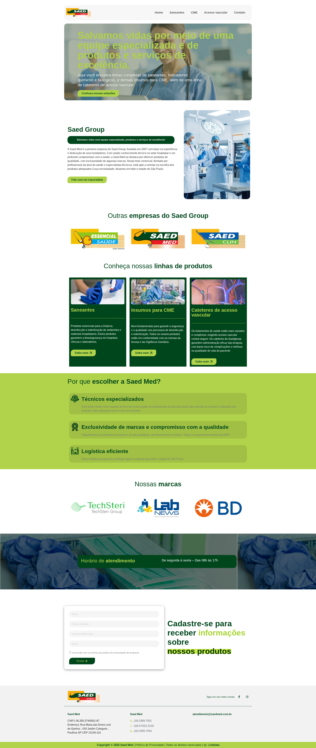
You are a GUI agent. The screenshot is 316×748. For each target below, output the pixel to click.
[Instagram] (247, 696)
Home (159, 12)
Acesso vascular (215, 12)
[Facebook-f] (239, 696)
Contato (239, 12)
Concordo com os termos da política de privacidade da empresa (105, 652)
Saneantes (177, 12)
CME (194, 12)
